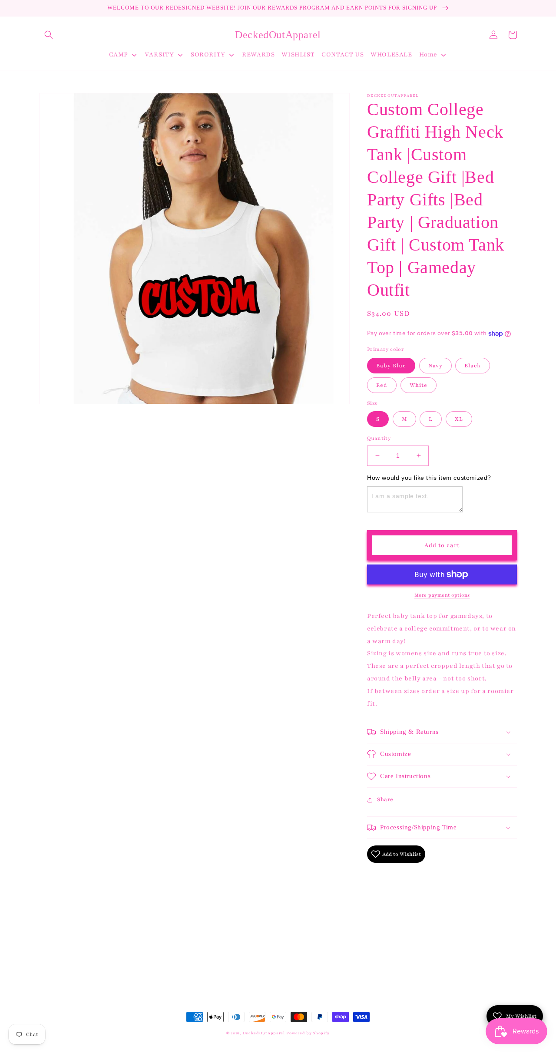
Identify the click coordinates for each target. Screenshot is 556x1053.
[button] (48, 34)
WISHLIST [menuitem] (297, 54)
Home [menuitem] (428, 54)
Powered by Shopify (308, 1033)
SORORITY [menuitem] (208, 54)
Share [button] (385, 799)
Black (472, 365)
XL (459, 419)
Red (381, 385)
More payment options (442, 595)
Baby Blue (391, 365)
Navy (435, 365)
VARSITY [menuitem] (159, 54)
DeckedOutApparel (264, 1033)
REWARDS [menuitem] (258, 54)
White (418, 385)
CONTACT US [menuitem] (342, 54)
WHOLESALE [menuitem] (391, 54)
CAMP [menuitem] (118, 54)
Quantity (379, 438)
